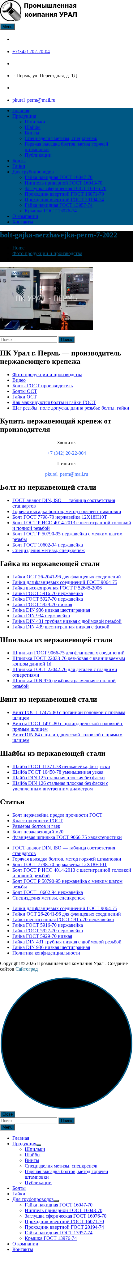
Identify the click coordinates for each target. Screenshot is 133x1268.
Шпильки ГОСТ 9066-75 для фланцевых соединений (68, 652)
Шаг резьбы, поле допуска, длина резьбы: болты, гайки (70, 408)
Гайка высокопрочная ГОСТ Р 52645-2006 (57, 587)
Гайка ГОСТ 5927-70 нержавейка (47, 599)
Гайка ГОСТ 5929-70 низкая (42, 604)
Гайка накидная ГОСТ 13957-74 (58, 205)
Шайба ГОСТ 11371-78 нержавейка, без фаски (61, 766)
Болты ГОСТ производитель (42, 385)
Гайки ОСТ (24, 396)
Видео (19, 380)
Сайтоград (26, 969)
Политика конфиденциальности (46, 952)
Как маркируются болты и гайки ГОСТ (54, 402)
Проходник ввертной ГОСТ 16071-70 (64, 194)
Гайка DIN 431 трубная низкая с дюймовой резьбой (67, 621)
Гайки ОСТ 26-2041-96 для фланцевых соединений (66, 576)
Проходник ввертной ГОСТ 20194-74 (64, 199)
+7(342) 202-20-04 (31, 51)
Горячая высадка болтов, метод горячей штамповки (66, 511)
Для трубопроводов (33, 171)
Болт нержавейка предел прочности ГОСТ (57, 815)
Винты (32, 132)
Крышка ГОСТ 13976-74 (51, 210)
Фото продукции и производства (47, 374)
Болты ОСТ (24, 391)
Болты (19, 160)
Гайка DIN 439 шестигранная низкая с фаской (60, 626)
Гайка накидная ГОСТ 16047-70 (58, 177)
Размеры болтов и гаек (36, 826)
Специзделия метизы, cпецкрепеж (61, 138)
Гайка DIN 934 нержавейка (41, 615)
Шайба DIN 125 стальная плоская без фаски (58, 777)
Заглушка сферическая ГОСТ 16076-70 (65, 188)
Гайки (18, 166)
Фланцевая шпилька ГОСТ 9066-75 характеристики (67, 837)
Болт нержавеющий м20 (37, 831)
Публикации (38, 155)
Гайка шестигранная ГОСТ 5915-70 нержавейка (63, 919)
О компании (25, 216)
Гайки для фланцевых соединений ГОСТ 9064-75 (64, 582)
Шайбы (33, 127)
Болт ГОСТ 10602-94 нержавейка (47, 544)
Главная (20, 110)
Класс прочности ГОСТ (37, 820)
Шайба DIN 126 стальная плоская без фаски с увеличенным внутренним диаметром (60, 786)
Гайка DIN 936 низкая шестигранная (51, 610)
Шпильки (35, 121)
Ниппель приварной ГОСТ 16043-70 (63, 182)
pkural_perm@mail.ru (33, 100)
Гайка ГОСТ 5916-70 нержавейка (47, 593)
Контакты (22, 221)
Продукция (24, 116)
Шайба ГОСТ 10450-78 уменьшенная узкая (57, 772)
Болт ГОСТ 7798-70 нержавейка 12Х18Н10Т (59, 517)
